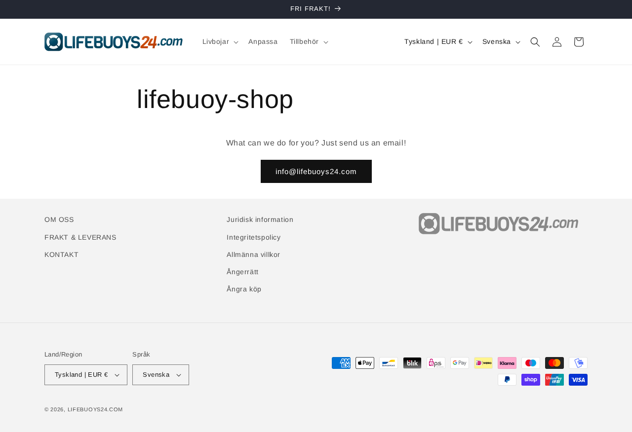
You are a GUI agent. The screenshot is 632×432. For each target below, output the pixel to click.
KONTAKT (61, 254)
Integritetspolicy (253, 237)
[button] (220, 41)
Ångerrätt (242, 272)
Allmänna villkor (253, 254)
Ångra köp (244, 289)
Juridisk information (260, 219)
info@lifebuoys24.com (316, 171)
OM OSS (59, 219)
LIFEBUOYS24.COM (95, 409)
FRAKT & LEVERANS (80, 237)
